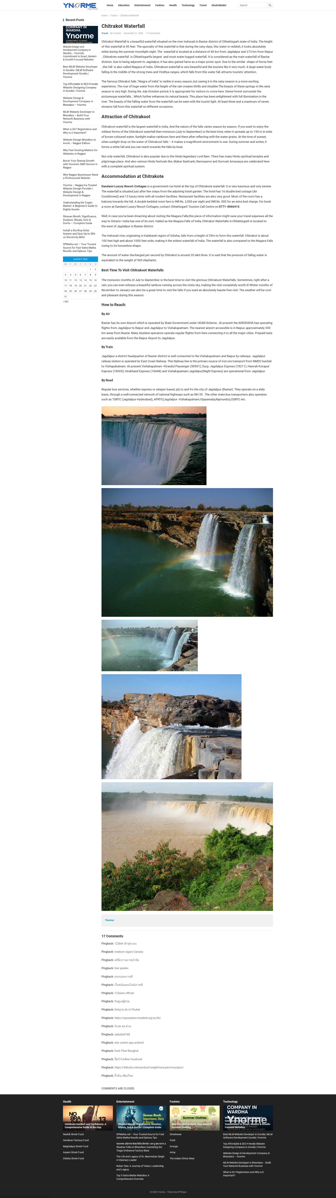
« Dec (66, 301)
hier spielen (121, 968)
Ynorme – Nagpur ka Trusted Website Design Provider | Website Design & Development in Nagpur (80, 190)
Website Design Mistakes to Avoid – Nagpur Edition (79, 141)
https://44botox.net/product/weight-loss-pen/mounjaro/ (149, 1067)
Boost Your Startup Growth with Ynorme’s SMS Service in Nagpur (80, 164)
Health (67, 1101)
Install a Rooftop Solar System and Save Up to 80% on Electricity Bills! (79, 234)
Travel (114, 15)
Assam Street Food (73, 1152)
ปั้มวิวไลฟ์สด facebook (128, 1059)
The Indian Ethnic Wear (182, 1158)
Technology (230, 1101)
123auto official (124, 993)
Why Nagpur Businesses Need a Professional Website (80, 176)
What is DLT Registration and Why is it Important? (80, 131)
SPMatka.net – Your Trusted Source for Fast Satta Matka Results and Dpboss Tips (79, 248)
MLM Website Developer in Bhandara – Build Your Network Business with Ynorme (78, 117)
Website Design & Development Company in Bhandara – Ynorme (78, 101)
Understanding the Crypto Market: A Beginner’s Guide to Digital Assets (80, 206)
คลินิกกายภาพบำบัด (126, 960)
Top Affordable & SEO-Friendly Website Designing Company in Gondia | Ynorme (80, 87)
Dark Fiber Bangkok (126, 1051)
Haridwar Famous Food (76, 1140)
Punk (172, 1140)
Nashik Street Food (73, 1134)
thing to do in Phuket (127, 1009)
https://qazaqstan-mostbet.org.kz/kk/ (137, 1018)
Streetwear (176, 1134)
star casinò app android (129, 1042)
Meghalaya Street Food (75, 1146)
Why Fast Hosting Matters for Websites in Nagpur (80, 152)
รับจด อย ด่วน (122, 1026)
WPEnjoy (181, 1192)
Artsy (173, 1152)
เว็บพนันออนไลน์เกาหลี (128, 985)
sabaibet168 (122, 1034)
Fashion (175, 1101)
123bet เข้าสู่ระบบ (125, 943)
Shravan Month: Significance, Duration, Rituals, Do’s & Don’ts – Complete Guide (80, 220)
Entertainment (125, 1101)
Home (104, 15)
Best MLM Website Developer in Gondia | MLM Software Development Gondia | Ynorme (80, 72)
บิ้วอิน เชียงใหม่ (123, 1075)
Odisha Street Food (73, 1158)
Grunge (174, 1146)
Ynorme (117, 33)
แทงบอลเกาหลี (123, 976)
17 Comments (153, 33)
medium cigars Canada (128, 951)
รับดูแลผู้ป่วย (122, 1001)
